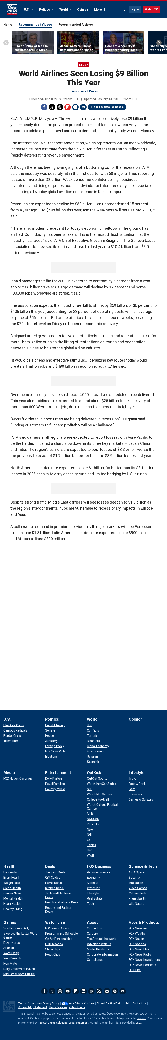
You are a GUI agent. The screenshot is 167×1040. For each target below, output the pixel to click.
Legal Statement (79, 1022)
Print (75, 107)
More (98, 9)
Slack (91, 991)
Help (127, 1003)
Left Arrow (6, 42)
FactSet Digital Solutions (52, 1022)
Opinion (82, 9)
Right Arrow (159, 42)
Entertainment (58, 772)
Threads (60, 107)
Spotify (115, 991)
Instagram (60, 991)
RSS (99, 991)
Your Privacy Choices (81, 1003)
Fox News (12, 9)
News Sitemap (58, 1007)
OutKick (94, 772)
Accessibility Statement (32, 1007)
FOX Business (99, 866)
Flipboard (67, 107)
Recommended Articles (75, 24)
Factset (141, 1018)
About (92, 922)
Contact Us (139, 1003)
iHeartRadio (122, 991)
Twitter (52, 107)
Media (9, 772)
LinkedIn (83, 991)
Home (7, 24)
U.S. (27, 9)
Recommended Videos (35, 24)
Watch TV (151, 9)
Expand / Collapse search (123, 9)
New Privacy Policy (48, 1003)
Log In (135, 9)
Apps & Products (144, 922)
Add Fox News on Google (109, 107)
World (63, 9)
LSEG (139, 1022)
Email (83, 107)
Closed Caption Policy (110, 1003)
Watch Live (55, 922)
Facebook (44, 107)
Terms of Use (26, 1003)
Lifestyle (136, 772)
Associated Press (85, 91)
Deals (50, 866)
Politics (45, 9)
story (83, 64)
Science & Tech (143, 866)
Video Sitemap (77, 1007)
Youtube (68, 991)
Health (9, 866)
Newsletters (107, 991)
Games (9, 922)
